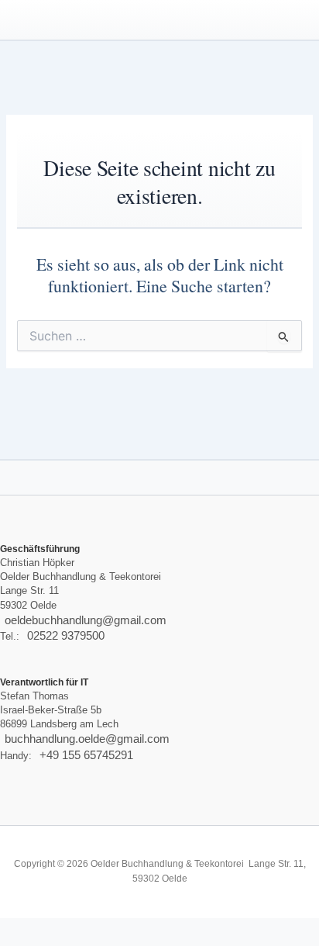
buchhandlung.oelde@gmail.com (87, 739)
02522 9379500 (66, 636)
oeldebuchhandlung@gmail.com (85, 620)
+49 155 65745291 (86, 755)
